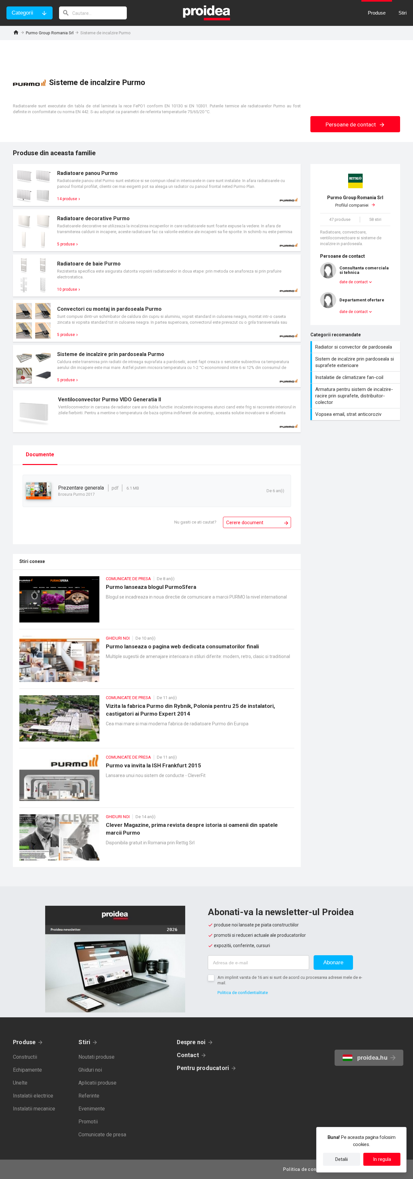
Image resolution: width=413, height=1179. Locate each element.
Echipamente (27, 1070)
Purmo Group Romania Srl (50, 32)
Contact (188, 1055)
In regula (382, 1159)
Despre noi (191, 1042)
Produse (24, 1042)
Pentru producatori (203, 1068)
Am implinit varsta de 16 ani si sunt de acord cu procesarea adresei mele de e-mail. (289, 980)
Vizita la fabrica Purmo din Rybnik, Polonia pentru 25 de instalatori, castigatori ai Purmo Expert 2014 (156, 721)
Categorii (22, 13)
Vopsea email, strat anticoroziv (356, 414)
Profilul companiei (355, 201)
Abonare (333, 962)
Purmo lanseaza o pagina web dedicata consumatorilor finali (156, 662)
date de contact (353, 282)
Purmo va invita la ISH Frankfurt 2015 (156, 781)
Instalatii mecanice (34, 1109)
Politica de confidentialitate (242, 992)
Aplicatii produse (97, 1083)
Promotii (88, 1122)
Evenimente (91, 1109)
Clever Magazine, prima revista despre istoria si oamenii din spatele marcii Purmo (156, 840)
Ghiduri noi (90, 1070)
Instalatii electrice (33, 1096)
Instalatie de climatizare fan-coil (356, 377)
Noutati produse (96, 1057)
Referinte (88, 1096)
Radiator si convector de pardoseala (356, 347)
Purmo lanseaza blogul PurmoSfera (156, 602)
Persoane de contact (351, 124)
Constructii (25, 1057)
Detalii (341, 1159)
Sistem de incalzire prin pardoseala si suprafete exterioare (356, 362)
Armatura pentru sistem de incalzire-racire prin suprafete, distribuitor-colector (356, 396)
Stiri (84, 1042)
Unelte (20, 1083)
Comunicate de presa (102, 1134)
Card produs (157, 185)
